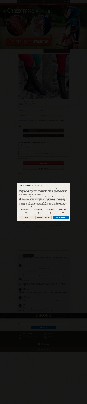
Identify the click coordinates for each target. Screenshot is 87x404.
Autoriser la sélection (43, 217)
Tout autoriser (60, 217)
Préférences (37, 210)
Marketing (62, 210)
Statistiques (50, 210)
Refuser (26, 217)
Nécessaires (25, 210)
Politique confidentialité (52, 206)
